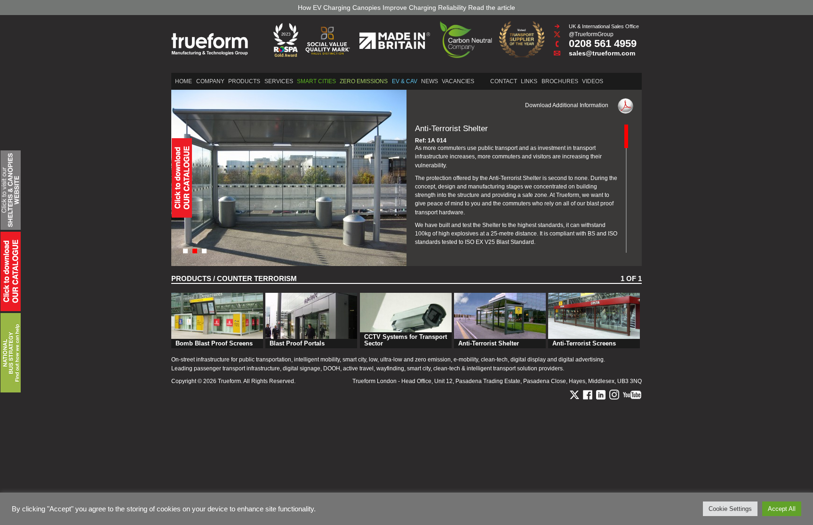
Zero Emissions (364, 81)
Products (244, 81)
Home (183, 81)
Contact (503, 81)
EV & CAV (404, 81)
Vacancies (458, 81)
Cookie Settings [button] (730, 508)
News (429, 81)
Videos (592, 81)
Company (210, 81)
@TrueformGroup (591, 34)
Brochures (560, 81)
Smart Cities (316, 81)
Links (529, 81)
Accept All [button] (782, 508)
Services (278, 81)
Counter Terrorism (257, 278)
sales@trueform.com (602, 53)
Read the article (491, 7)
